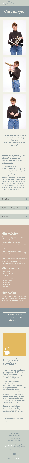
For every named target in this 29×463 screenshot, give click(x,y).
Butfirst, (18, 458)
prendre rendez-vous (14, 435)
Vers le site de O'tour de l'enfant (14, 420)
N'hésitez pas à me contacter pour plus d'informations (14, 317)
